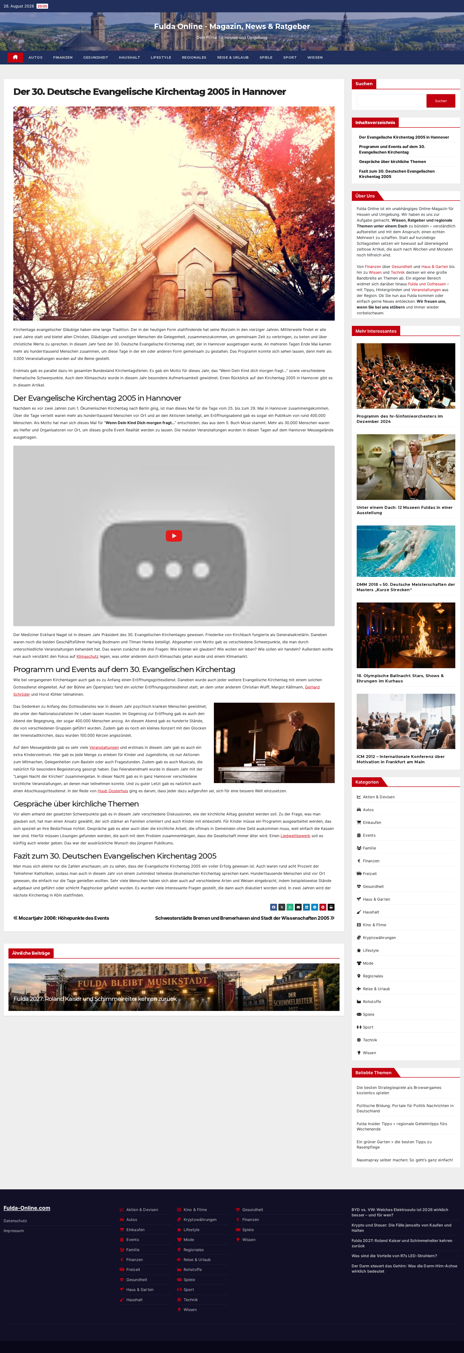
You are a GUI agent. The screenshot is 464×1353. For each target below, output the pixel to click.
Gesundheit (95, 57)
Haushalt (129, 57)
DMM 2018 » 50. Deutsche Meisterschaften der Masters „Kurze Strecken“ (406, 587)
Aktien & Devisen (379, 796)
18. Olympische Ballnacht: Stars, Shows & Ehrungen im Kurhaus (400, 678)
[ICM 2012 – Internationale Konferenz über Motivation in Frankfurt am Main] (406, 723)
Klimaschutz (88, 656)
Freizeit (370, 873)
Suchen (364, 83)
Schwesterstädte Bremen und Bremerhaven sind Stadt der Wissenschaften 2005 (242, 918)
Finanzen (62, 57)
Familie (369, 848)
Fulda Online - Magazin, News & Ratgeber (232, 26)
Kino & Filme (374, 924)
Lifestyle (161, 57)
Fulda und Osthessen (427, 283)
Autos (36, 57)
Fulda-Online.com (27, 1208)
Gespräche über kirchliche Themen (392, 161)
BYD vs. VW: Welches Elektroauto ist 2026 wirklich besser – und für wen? (400, 1212)
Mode (368, 963)
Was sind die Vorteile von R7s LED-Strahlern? (394, 1255)
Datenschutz (15, 1220)
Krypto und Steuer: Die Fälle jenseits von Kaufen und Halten (401, 1228)
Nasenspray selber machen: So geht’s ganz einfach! (405, 1159)
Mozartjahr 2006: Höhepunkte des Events (63, 918)
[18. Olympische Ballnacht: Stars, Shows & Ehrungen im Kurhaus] (406, 637)
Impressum (14, 1230)
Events (369, 835)
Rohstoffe (372, 1001)
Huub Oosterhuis (113, 790)
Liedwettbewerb (295, 835)
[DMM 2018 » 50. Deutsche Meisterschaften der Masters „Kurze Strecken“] (406, 553)
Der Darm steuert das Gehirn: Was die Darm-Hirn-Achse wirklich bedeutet (404, 1268)
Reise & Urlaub (233, 57)
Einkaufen (372, 822)
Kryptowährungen (379, 937)
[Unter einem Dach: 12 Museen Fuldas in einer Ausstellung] (406, 469)
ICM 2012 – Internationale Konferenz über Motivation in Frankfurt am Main (401, 759)
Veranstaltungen (104, 747)
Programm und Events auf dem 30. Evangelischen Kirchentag (392, 149)
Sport (290, 57)
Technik (398, 272)
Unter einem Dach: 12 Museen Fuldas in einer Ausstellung (405, 510)
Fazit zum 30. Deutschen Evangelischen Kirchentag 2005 (397, 174)
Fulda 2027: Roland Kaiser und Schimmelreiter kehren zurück (94, 998)
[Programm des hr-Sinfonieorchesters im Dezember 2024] (406, 378)
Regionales (194, 57)
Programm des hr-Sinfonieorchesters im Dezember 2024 (400, 419)
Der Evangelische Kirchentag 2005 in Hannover (404, 137)
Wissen (315, 57)
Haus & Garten (434, 266)
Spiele (266, 57)
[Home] (15, 58)
